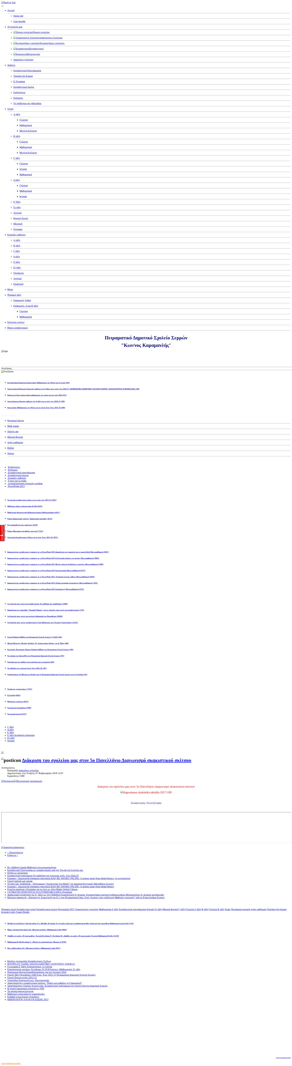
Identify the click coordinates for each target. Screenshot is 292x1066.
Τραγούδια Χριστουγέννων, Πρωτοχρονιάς (28, 980)
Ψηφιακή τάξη (14, 295)
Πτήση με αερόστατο (17, 873)
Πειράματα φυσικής (240, 909)
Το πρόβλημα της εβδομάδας (27, 103)
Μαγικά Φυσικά (15, 437)
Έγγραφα (17, 229)
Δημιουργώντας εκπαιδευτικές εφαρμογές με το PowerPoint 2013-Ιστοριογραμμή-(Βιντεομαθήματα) (46, 570)
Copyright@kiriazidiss (11, 1063)
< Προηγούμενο (15, 852)
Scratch (10, 740)
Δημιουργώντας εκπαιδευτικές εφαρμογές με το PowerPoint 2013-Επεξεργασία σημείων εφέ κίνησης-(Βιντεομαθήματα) (53, 558)
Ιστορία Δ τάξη (8, 912)
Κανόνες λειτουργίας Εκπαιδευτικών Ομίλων (29, 961)
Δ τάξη (16, 180)
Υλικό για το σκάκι (16, 481)
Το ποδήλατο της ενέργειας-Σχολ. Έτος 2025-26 (27, 668)
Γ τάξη (16, 158)
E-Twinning (19, 81)
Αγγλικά (17, 213)
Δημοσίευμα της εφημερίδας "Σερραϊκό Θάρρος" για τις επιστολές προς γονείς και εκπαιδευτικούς (45, 610)
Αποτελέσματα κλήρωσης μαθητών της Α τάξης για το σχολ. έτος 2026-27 (36, 401)
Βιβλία (10, 448)
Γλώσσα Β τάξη (216, 909)
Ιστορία (23, 169)
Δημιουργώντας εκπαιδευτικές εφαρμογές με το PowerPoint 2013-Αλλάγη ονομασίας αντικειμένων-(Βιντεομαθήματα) (52, 583)
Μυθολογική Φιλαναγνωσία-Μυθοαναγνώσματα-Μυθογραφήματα (33, 512)
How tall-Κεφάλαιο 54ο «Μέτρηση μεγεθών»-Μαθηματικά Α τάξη (33, 948)
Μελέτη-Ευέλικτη (28, 130)
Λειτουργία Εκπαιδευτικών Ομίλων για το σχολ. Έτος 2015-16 (32, 537)
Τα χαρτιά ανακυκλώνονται (20, 991)
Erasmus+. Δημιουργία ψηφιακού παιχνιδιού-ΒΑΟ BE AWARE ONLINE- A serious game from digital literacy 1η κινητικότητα (68, 878)
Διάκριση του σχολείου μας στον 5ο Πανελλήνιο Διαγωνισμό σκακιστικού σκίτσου (106, 760)
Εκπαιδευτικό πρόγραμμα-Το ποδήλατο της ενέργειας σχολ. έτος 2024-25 (43, 875)
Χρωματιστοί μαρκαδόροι (19, 708)
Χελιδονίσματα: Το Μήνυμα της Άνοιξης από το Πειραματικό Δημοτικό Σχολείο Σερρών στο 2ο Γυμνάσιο (47, 674)
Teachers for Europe (23, 76)
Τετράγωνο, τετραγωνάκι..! (19, 689)
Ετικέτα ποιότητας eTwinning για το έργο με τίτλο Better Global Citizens (42, 889)
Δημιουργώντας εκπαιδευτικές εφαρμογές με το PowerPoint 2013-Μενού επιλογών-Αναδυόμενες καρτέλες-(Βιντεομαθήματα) (55, 564)
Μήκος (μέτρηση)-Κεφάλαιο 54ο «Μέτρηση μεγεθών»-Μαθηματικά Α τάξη (37, 930)
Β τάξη (16, 136)
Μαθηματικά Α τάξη (108, 909)
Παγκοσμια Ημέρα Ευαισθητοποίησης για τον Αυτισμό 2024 (36, 972)
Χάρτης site (12, 431)
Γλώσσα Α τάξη (193, 909)
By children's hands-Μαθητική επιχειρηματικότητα (31, 867)
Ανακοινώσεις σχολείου (86, 909)
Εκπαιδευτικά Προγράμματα (27, 70)
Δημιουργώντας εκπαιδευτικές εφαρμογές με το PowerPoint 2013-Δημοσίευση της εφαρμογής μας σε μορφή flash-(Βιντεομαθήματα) (58, 552)
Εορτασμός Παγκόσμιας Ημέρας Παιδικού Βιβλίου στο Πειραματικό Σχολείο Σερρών (40, 649)
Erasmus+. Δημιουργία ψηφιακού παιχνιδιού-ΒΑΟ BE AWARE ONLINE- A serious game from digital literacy (60, 886)
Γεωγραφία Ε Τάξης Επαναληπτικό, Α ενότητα (29, 966)
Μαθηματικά (25, 125)
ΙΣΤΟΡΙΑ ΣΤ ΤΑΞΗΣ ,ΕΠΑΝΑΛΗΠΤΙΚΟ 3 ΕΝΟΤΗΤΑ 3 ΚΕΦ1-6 (41, 964)
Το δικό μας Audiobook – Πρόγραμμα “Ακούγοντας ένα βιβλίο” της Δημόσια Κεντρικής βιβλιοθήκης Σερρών (60, 884)
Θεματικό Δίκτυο (15, 420)
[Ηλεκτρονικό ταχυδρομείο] (28, 781)
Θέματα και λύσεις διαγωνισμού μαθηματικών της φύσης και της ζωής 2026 (36, 395)
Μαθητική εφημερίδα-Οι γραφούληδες (26, 994)
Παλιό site (18, 16)
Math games (13, 426)
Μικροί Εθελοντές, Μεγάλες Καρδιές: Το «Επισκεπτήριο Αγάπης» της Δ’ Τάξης (38, 643)
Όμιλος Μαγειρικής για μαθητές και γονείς (25, 531)
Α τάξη (16, 114)
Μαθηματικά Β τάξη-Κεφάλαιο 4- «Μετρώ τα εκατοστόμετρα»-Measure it (36, 942)
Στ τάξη (17, 207)
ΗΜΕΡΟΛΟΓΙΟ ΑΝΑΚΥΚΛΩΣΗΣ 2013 (27, 999)
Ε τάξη (16, 262)
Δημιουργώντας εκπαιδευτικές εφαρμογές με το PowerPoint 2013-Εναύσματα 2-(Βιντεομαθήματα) (45, 589)
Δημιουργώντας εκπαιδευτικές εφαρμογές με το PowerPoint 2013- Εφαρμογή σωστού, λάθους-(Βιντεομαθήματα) (51, 577)
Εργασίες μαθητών (16, 234)
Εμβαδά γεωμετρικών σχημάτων (23, 996)
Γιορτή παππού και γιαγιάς (20, 881)
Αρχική (10, 10)
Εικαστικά (18, 284)
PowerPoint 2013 (16, 486)
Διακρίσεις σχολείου (23, 59)
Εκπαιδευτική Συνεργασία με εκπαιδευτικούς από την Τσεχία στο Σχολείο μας (45, 870)
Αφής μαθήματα (15, 442)
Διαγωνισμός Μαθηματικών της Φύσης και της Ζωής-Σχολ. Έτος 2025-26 (36, 408)
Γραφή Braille (22, 912)
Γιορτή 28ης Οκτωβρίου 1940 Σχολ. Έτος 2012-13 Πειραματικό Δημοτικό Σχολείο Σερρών (51, 975)
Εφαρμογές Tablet (22, 300)
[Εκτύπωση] (7, 781)
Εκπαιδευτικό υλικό (26, 909)
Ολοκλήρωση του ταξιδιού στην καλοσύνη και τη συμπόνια (30, 662)
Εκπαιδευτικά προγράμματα (21, 472)
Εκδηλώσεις (19, 92)
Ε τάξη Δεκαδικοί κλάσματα (21, 735)
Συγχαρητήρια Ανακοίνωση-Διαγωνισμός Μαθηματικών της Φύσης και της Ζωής (38, 383)
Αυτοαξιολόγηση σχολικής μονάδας (25, 483)
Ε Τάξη (16, 202)
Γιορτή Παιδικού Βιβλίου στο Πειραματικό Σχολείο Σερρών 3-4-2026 (34, 637)
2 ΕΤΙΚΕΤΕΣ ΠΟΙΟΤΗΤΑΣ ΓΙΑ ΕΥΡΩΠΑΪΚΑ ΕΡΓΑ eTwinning (39, 892)
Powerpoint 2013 (66, 909)
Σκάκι (228, 909)
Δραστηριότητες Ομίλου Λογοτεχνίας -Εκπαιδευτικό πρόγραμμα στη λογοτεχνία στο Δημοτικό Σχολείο (57, 986)
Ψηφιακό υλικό (8, 909)
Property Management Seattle (283, 1057)
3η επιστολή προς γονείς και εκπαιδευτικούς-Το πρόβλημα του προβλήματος (37, 604)
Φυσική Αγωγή (20, 218)
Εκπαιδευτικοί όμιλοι (23, 87)
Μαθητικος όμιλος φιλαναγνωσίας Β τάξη (24, 506)
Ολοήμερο (18, 273)
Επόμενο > (12, 855)
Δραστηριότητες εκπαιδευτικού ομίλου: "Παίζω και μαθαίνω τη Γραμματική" (44, 983)
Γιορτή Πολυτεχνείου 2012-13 (22, 977)
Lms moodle (19, 21)
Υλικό (10, 109)
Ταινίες (10, 453)
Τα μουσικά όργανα (16, 714)
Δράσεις (11, 65)
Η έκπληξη (13, 695)
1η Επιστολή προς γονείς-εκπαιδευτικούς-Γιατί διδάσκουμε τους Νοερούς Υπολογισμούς (42, 622)
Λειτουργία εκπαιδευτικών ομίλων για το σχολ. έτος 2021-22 (31, 500)
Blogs (10, 289)
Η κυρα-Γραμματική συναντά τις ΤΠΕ (25, 988)
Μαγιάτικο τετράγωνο (17, 701)
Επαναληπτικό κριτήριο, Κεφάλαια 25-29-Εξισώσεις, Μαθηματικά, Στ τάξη (43, 969)
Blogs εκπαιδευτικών (17, 327)
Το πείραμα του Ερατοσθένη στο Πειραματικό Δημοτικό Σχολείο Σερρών (35, 656)
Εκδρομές (18, 98)
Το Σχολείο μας (14, 27)
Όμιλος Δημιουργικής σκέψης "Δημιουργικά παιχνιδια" (29, 519)
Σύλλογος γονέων (15, 322)
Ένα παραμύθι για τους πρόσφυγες (22, 525)
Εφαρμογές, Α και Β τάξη (25, 306)
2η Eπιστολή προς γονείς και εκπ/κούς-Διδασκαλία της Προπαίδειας (35, 616)
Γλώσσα (23, 120)
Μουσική (17, 224)
